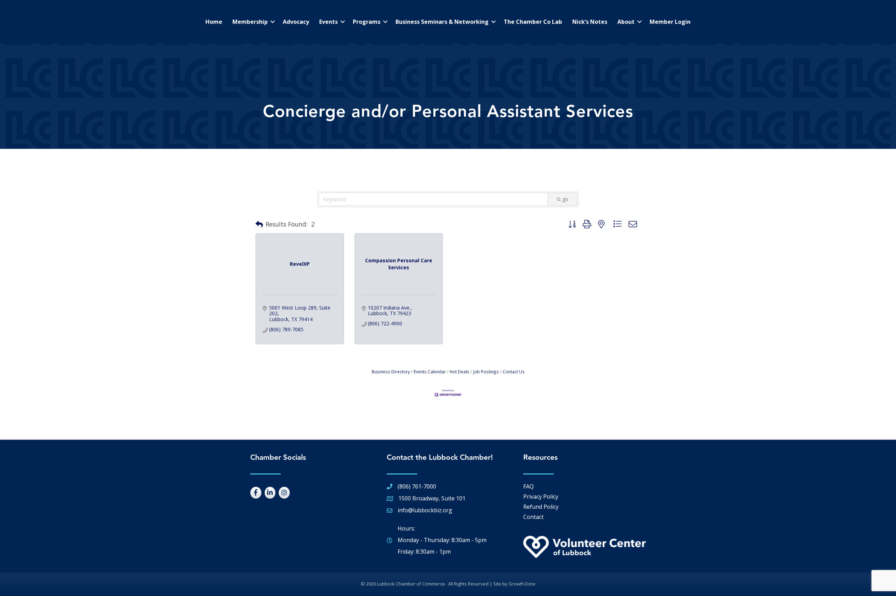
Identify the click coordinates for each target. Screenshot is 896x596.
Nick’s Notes (589, 22)
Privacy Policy (540, 496)
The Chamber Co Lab (533, 22)
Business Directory (391, 371)
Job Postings (486, 371)
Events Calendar (430, 371)
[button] (259, 224)
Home (213, 22)
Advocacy (296, 22)
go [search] (565, 199)
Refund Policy (541, 507)
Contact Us (514, 371)
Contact (533, 517)
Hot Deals (459, 371)
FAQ (528, 486)
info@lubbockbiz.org (425, 510)
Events (328, 22)
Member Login (670, 22)
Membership (250, 22)
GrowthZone (522, 584)
